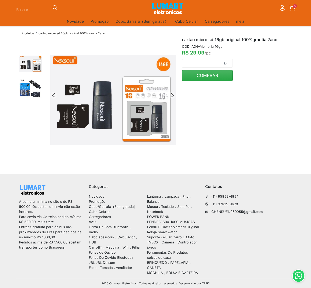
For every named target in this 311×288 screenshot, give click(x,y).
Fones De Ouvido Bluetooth (111, 257)
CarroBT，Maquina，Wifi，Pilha (114, 247)
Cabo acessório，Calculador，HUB (113, 239)
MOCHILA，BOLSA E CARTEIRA (172, 273)
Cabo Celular (186, 21)
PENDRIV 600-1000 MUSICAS (171, 222)
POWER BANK (158, 217)
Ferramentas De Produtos (167, 252)
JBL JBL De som (102, 262)
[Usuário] (282, 9)
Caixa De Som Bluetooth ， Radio (111, 229)
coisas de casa (159, 257)
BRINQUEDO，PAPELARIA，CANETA (169, 265)
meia (240, 21)
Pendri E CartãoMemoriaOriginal (173, 227)
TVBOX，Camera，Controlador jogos (172, 244)
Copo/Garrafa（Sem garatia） (142, 21)
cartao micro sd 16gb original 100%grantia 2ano (72, 33)
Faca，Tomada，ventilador (110, 268)
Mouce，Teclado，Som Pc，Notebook (170, 209)
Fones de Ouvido (102, 252)
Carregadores (217, 21)
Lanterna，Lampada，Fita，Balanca (169, 199)
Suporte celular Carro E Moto (170, 237)
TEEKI (205, 283)
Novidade (75, 21)
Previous (53, 95)
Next (172, 95)
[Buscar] (55, 8)
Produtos (28, 33)
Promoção (100, 21)
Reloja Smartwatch (162, 232)
